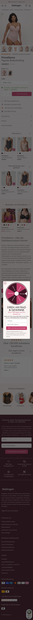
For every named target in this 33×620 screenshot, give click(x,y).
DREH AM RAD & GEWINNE (16, 328)
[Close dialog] (5, 283)
